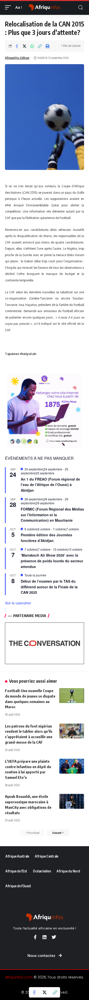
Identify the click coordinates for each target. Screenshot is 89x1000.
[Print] (47, 46)
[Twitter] (54, 937)
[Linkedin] (44, 937)
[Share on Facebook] (16, 46)
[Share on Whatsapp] (32, 46)
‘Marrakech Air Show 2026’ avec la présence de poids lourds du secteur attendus (52, 561)
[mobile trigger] (9, 7)
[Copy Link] (39, 46)
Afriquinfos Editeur (17, 58)
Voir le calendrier (18, 602)
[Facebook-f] (35, 937)
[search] (80, 7)
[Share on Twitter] (24, 46)
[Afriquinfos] (44, 7)
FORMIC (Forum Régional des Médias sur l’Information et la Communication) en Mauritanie (52, 515)
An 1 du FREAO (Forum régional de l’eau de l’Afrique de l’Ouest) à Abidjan (50, 485)
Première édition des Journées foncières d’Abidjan (46, 537)
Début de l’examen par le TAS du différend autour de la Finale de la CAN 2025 (49, 587)
